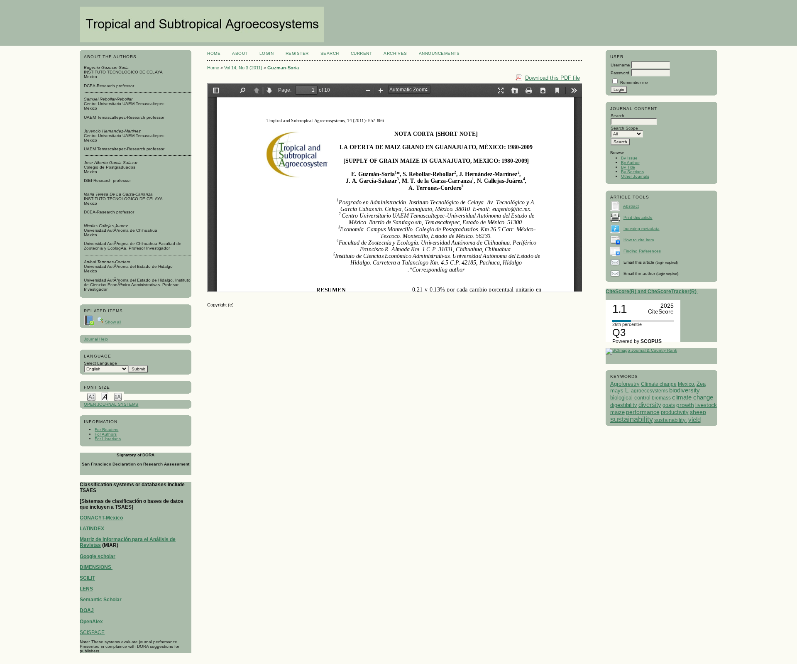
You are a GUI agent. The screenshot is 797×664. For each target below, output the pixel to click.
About (240, 53)
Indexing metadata (641, 228)
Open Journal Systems (111, 404)
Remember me (634, 82)
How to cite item (638, 240)
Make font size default (104, 396)
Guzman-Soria (283, 67)
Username (620, 65)
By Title (628, 167)
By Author (630, 162)
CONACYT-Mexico (101, 518)
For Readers (106, 429)
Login (266, 53)
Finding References (642, 251)
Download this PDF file (552, 78)
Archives (395, 53)
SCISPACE (92, 632)
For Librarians (108, 438)
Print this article (638, 217)
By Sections (632, 171)
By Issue (629, 158)
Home (213, 53)
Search (329, 53)
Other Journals (635, 176)
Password (620, 73)
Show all (112, 322)
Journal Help (96, 339)
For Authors (106, 434)
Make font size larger (118, 396)
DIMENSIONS (96, 567)
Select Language (100, 363)
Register (297, 53)
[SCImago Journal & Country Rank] (641, 350)
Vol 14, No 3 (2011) (243, 67)
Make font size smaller (91, 396)
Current (361, 53)
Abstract (631, 206)
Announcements (439, 53)
